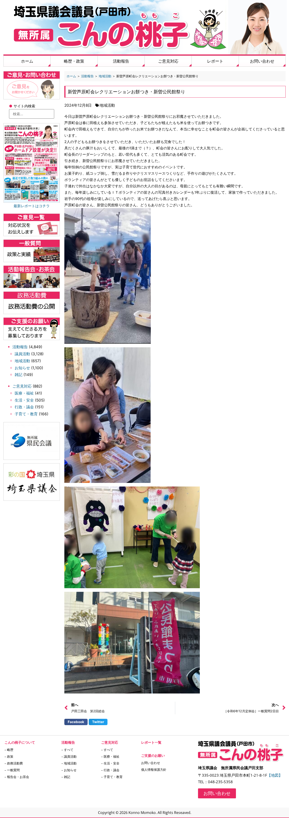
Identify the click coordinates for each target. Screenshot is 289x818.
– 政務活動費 (14, 763)
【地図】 (274, 775)
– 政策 (9, 756)
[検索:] (31, 114)
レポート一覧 (151, 742)
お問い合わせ (262, 61)
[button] (76, 722)
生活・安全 (24, 400)
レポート (215, 61)
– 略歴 (9, 749)
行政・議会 (24, 407)
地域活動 (22, 361)
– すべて (67, 749)
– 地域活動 (69, 763)
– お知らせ (69, 770)
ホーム (27, 61)
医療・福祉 (24, 393)
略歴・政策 (74, 61)
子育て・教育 (26, 414)
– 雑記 (65, 777)
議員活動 (22, 354)
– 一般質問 (12, 770)
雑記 (18, 374)
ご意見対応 (168, 61)
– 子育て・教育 (112, 777)
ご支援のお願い (153, 755)
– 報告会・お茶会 (17, 777)
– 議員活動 (69, 756)
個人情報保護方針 (153, 769)
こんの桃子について (20, 742)
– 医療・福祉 (110, 756)
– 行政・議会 (110, 770)
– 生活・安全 (110, 763)
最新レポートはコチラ (32, 206)
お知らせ (22, 368)
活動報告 (121, 61)
